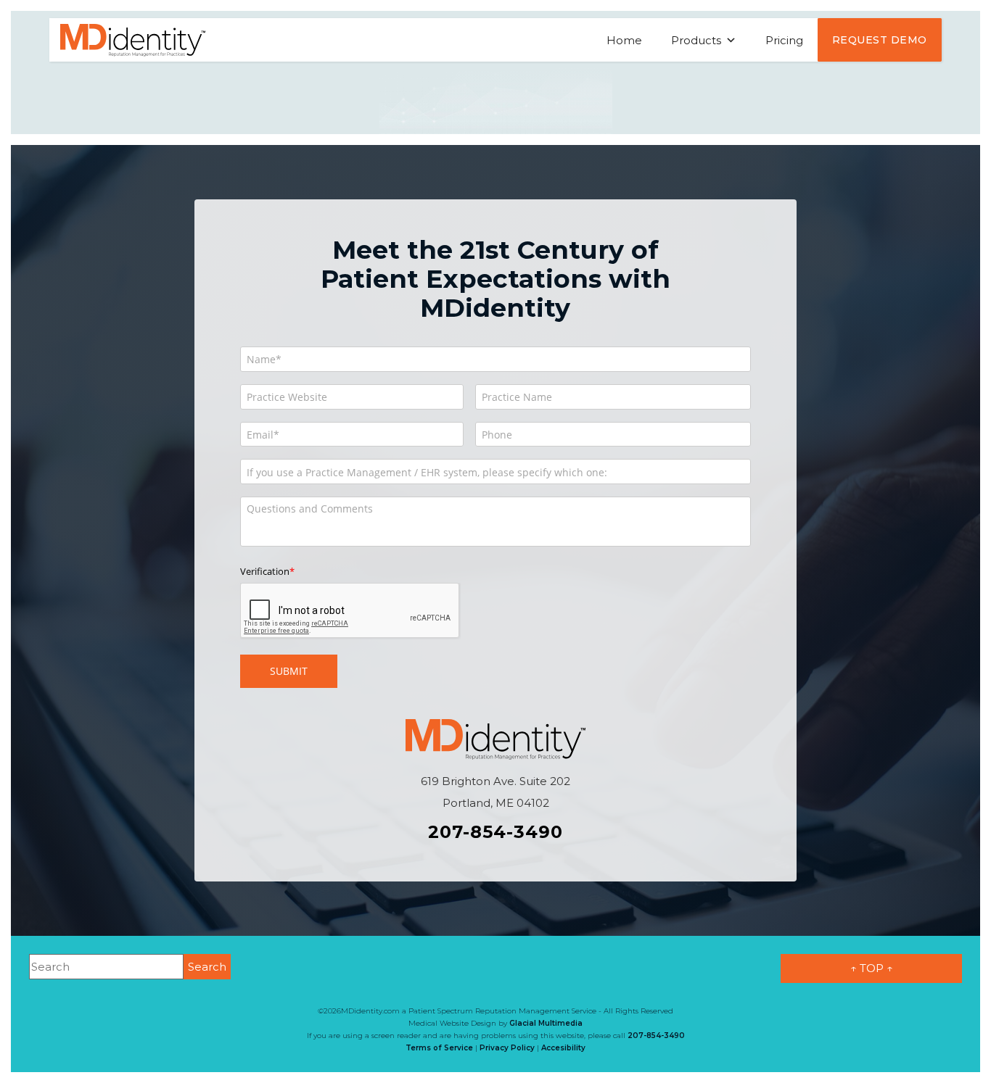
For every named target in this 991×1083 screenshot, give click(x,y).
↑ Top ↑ (871, 968)
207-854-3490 (495, 831)
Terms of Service (439, 1048)
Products (696, 40)
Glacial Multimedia (546, 1023)
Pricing (784, 40)
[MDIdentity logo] (132, 39)
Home (624, 40)
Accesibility (563, 1048)
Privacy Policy (507, 1048)
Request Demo (879, 39)
